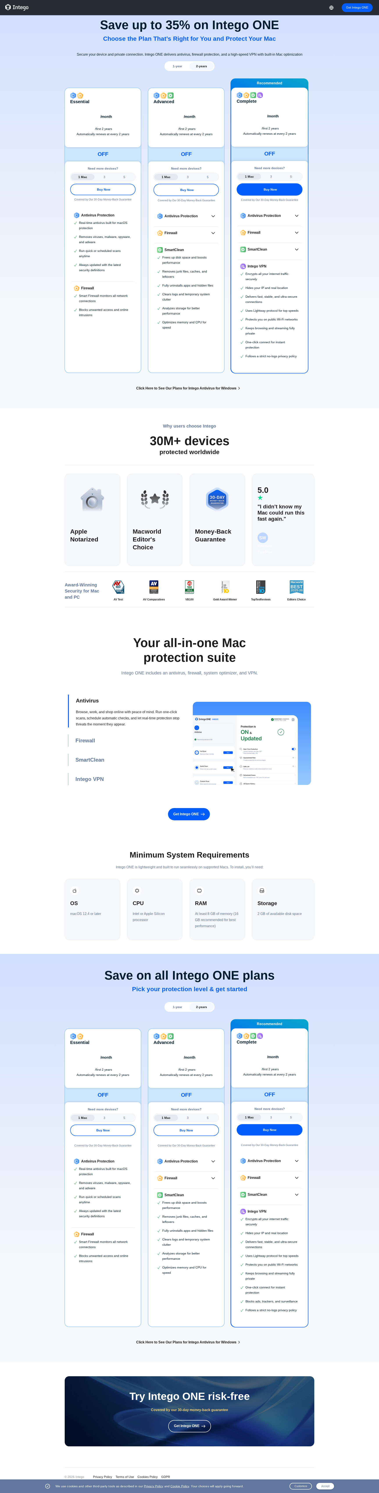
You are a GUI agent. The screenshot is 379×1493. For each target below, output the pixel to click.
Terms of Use (125, 1477)
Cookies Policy (148, 1477)
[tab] (127, 711)
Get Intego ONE (357, 7)
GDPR (165, 1477)
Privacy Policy (102, 1477)
